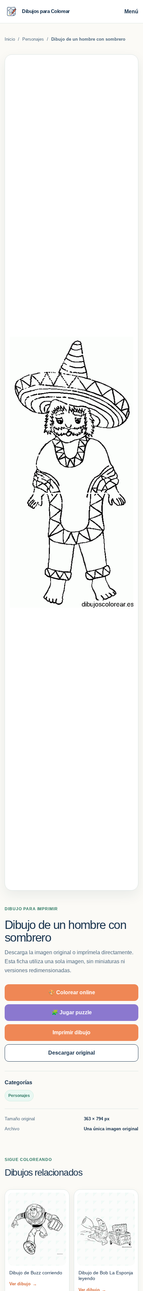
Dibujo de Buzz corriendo (35, 1272)
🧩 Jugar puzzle (72, 1012)
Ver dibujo (23, 1283)
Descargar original (71, 1053)
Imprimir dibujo (71, 1032)
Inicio (10, 39)
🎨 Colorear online (71, 992)
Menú (131, 11)
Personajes (33, 39)
